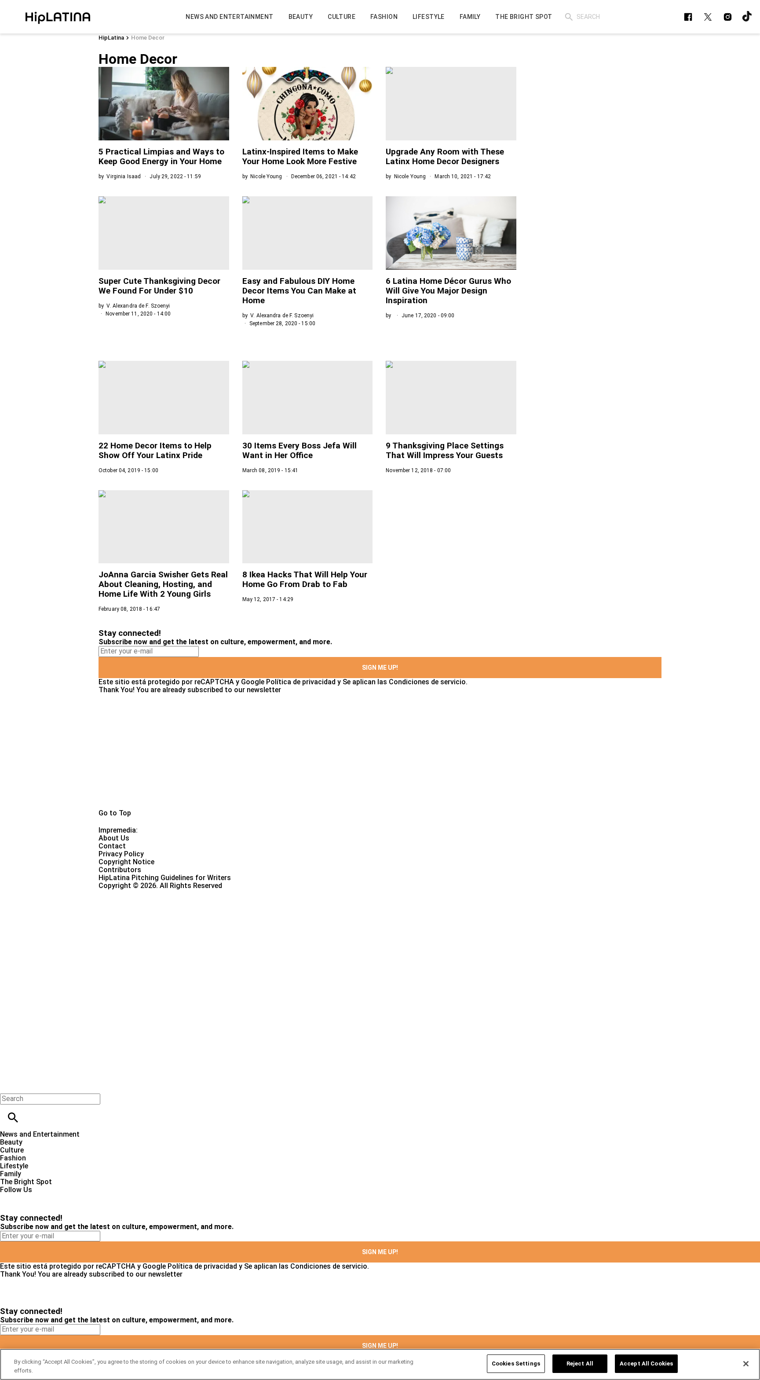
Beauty (11, 1142)
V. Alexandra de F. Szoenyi (138, 306)
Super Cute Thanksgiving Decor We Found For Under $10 (159, 286)
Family (10, 1174)
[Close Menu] (10, 1084)
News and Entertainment (40, 1134)
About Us (114, 838)
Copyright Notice (126, 862)
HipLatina (111, 37)
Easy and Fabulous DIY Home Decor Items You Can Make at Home (299, 290)
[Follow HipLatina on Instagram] (728, 17)
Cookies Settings (516, 1363)
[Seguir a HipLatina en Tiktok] (747, 17)
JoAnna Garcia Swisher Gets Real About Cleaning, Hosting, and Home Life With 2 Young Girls (163, 584)
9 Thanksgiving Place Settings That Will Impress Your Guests (445, 450)
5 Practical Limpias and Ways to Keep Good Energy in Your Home (161, 156)
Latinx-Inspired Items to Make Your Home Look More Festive (300, 156)
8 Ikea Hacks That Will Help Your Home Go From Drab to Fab (304, 579)
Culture (12, 1150)
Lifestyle (14, 1166)
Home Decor (147, 37)
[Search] (569, 17)
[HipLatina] (58, 17)
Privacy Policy (121, 854)
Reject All (579, 1363)
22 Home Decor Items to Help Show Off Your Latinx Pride (155, 450)
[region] (380, 1364)
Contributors (120, 870)
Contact (112, 846)
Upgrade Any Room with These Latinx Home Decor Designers (445, 156)
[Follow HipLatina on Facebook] (688, 17)
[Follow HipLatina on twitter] (708, 17)
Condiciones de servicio (427, 682)
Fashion (13, 1158)
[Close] (746, 1363)
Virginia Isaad (123, 176)
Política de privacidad (301, 682)
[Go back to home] (311, 922)
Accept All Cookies (646, 1363)
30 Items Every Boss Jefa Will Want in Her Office (299, 450)
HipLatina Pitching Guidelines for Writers (165, 878)
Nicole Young (266, 176)
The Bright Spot (26, 1182)
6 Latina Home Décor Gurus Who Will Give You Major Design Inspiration (448, 290)
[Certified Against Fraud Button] (130, 893)
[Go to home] (380, 751)
